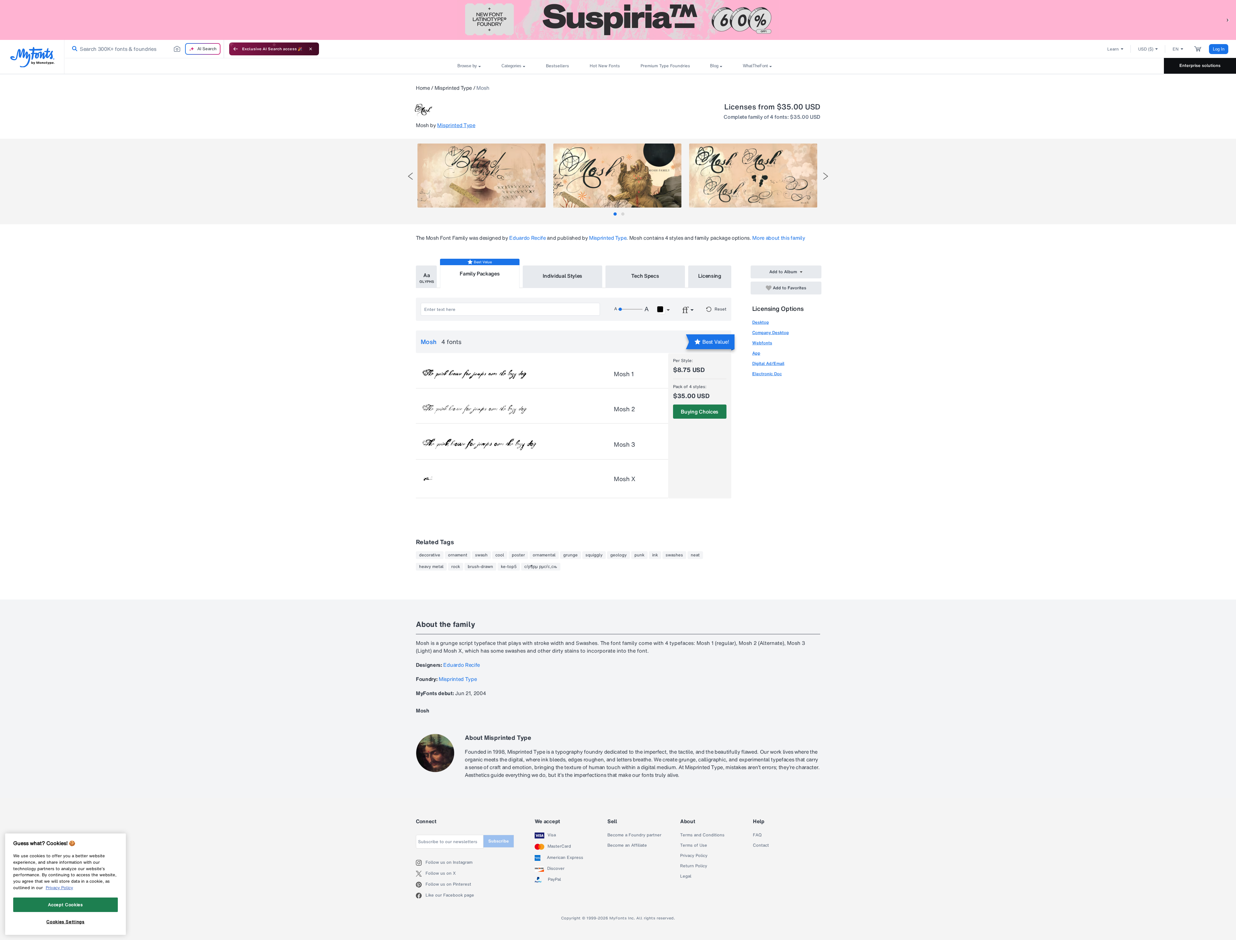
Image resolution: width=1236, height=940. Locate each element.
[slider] (630, 309)
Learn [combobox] (1113, 49)
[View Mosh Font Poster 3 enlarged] (753, 176)
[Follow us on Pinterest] (421, 885)
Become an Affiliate (627, 845)
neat (695, 555)
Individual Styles (563, 276)
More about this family (778, 238)
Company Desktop (770, 333)
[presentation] (410, 176)
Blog (714, 65)
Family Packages (480, 273)
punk (639, 555)
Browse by (467, 65)
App (756, 353)
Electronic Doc (767, 374)
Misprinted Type (453, 88)
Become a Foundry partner (634, 835)
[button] (1228, 20)
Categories (511, 65)
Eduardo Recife (527, 238)
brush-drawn (480, 566)
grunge (570, 555)
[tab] (615, 214)
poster (518, 555)
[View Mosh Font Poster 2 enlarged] (617, 176)
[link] (73, 48)
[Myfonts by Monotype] (32, 57)
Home (423, 88)
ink (655, 555)
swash (481, 555)
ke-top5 (509, 566)
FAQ (757, 835)
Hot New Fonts (605, 66)
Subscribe (498, 841)
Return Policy (693, 866)
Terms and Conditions (702, 835)
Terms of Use (693, 845)
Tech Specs (645, 276)
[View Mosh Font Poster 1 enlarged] (481, 176)
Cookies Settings (65, 921)
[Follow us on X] (421, 874)
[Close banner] (310, 49)
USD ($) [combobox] (1145, 49)
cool (499, 555)
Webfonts (762, 343)
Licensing (709, 276)
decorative (429, 555)
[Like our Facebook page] (421, 895)
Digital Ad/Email (768, 363)
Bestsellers (557, 66)
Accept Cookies (65, 904)
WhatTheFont (755, 65)
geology (618, 555)
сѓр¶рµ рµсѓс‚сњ (540, 566)
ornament (457, 555)
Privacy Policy (693, 855)
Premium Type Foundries (665, 66)
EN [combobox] (1176, 49)
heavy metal (431, 566)
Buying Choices (699, 411)
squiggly (594, 555)
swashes (674, 555)
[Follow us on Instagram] (421, 863)
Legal (685, 876)
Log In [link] (1218, 49)
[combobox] (144, 49)
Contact (761, 845)
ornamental (544, 555)
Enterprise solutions (1200, 65)
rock (455, 566)
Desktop (760, 322)
